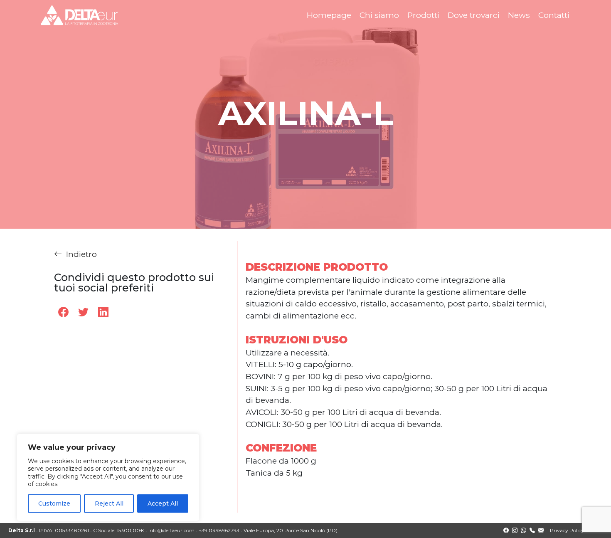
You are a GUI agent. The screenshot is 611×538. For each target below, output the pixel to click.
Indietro (81, 254)
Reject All (109, 503)
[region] (108, 477)
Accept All (163, 503)
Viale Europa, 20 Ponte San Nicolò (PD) (291, 530)
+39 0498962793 (219, 530)
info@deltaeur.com (171, 530)
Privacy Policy (567, 530)
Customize (54, 503)
